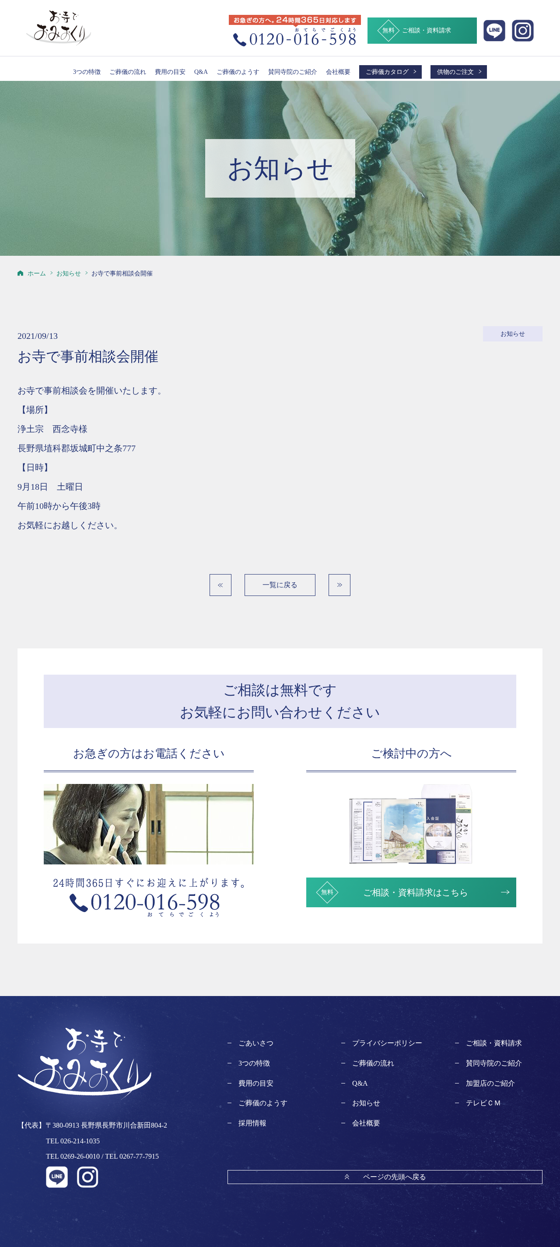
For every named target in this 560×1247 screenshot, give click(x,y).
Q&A (201, 71)
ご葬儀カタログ (387, 71)
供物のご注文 (455, 71)
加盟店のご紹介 (490, 1083)
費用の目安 (170, 71)
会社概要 (338, 71)
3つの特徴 (87, 71)
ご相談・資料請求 (494, 1043)
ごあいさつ (255, 1043)
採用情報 (252, 1123)
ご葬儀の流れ (127, 71)
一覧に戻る (280, 585)
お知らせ (366, 1103)
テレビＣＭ (483, 1103)
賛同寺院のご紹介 (292, 71)
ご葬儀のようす (238, 71)
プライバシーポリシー (387, 1043)
